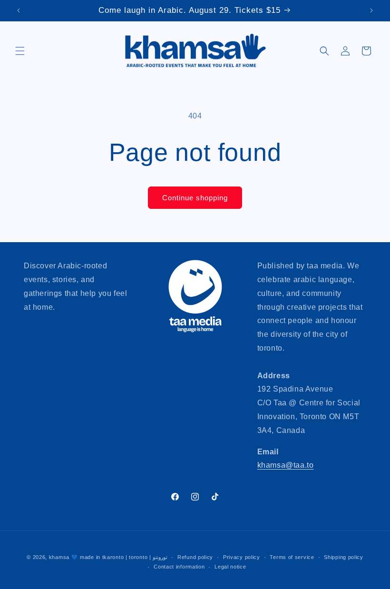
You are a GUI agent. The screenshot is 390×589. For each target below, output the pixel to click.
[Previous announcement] (18, 10)
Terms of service (292, 557)
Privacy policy (241, 557)
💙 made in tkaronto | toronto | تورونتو (119, 557)
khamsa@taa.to (285, 465)
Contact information (179, 566)
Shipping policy (343, 557)
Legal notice (230, 566)
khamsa (59, 557)
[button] (20, 50)
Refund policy (195, 557)
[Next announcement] (371, 10)
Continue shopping (195, 198)
